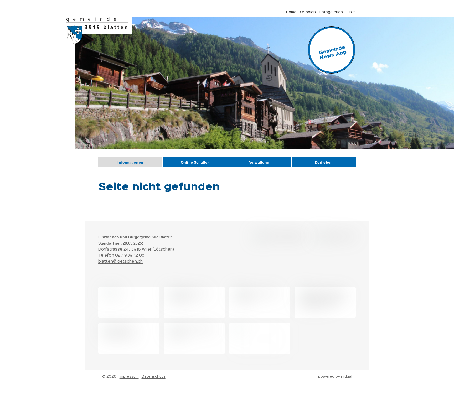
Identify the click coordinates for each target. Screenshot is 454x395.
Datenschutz (154, 376)
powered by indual (335, 376)
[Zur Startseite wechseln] (99, 30)
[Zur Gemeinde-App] (331, 50)
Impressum (129, 376)
